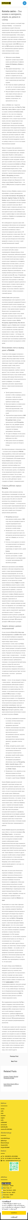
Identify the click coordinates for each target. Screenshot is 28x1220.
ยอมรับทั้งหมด (14, 1213)
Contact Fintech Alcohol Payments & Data (11, 1077)
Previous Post (14, 1056)
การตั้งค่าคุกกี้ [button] (14, 1217)
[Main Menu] (24, 3)
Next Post (14, 1061)
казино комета (10, 982)
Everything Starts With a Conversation (11, 1085)
